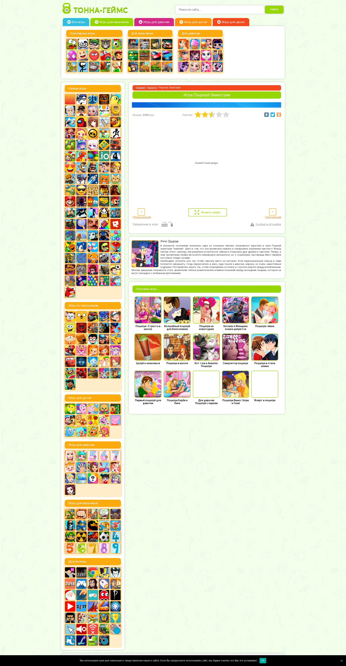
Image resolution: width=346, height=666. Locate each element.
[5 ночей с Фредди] (104, 99)
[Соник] (81, 246)
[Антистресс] (104, 122)
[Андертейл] (82, 44)
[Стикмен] (82, 66)
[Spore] (115, 606)
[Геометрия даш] (104, 144)
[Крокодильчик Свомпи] (70, 190)
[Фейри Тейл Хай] (115, 478)
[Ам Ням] (71, 44)
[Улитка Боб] (105, 66)
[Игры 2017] (81, 606)
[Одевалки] (217, 55)
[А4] (70, 110)
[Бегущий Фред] (70, 133)
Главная (140, 88)
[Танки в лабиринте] (155, 66)
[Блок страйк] (133, 44)
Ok (263, 660)
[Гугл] (92, 572)
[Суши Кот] (81, 258)
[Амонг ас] (81, 122)
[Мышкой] (104, 583)
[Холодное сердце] (194, 66)
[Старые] (104, 595)
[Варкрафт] (104, 617)
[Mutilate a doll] (70, 572)
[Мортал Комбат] (92, 525)
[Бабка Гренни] (81, 572)
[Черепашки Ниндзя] (92, 373)
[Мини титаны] (92, 339)
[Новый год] (70, 595)
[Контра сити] (70, 525)
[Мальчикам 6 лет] (81, 548)
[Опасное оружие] (104, 201)
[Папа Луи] (70, 212)
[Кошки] (115, 178)
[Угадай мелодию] (70, 269)
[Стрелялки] (144, 66)
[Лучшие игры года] (115, 617)
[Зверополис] (92, 327)
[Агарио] (104, 110)
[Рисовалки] (104, 420)
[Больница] (81, 455)
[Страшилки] (104, 246)
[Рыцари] (133, 66)
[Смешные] (70, 246)
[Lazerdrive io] (81, 640)
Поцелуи (152, 88)
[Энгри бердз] (70, 292)
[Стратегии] (92, 536)
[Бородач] (70, 384)
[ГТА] (144, 44)
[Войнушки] (70, 514)
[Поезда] (70, 224)
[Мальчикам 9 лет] (115, 548)
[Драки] (81, 514)
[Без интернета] (92, 629)
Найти (274, 9)
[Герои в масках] (104, 316)
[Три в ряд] (115, 258)
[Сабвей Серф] (117, 55)
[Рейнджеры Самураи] (70, 350)
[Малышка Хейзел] (70, 467)
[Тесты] (92, 478)
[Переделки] (104, 467)
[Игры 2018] (70, 583)
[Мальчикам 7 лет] (92, 548)
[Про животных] (81, 420)
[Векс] (115, 133)
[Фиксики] (92, 361)
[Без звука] (81, 629)
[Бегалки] (115, 122)
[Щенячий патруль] (115, 373)
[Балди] (117, 66)
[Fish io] (70, 640)
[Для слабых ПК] (104, 572)
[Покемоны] (115, 339)
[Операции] (81, 467)
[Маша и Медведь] (70, 420)
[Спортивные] (92, 246)
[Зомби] (104, 514)
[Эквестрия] (206, 66)
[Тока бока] (81, 431)
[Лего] (104, 190)
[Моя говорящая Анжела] (206, 55)
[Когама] (82, 55)
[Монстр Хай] (194, 55)
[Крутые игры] (81, 190)
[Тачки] (70, 361)
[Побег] (115, 212)
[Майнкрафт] (144, 55)
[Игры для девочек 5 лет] (92, 455)
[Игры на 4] (115, 156)
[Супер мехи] (70, 258)
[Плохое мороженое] (104, 212)
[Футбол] (104, 536)
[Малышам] (104, 408)
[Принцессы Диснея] (70, 478)
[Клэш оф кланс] (115, 167)
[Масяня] (70, 339)
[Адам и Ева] (115, 110)
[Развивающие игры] (92, 420)
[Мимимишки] (81, 339)
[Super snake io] (92, 640)
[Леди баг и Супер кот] (115, 327)
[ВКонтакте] (266, 114)
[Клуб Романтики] (104, 167)
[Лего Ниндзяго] (133, 55)
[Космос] (92, 178)
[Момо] (92, 583)
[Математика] (115, 408)
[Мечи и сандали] (81, 201)
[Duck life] (115, 99)
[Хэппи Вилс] (70, 280)
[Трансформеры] (81, 361)
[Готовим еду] (194, 44)
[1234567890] (70, 99)
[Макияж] (183, 55)
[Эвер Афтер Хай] (70, 489)
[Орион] (115, 201)
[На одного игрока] (115, 583)
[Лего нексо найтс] (81, 525)
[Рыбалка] (104, 525)
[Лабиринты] (92, 190)
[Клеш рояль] (92, 167)
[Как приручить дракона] (104, 327)
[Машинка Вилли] (105, 55)
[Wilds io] (81, 617)
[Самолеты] (115, 525)
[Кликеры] (71, 55)
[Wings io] (92, 617)
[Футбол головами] (115, 269)
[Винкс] (183, 44)
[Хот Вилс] (167, 66)
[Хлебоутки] (70, 373)
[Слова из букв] (115, 235)
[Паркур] (81, 212)
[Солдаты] (70, 536)
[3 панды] (81, 99)
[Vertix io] (70, 617)
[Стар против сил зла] (115, 350)
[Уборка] (104, 478)
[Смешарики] (70, 431)
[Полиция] (167, 55)
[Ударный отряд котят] (81, 269)
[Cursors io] (70, 629)
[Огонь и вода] (92, 201)
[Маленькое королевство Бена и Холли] (92, 408)
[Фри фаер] (104, 269)
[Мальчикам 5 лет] (70, 548)
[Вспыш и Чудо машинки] (92, 316)
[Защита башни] (92, 514)
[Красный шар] (94, 55)
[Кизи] (117, 44)
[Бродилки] (104, 133)
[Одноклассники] (279, 114)
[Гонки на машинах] (167, 44)
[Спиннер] (71, 66)
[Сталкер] (81, 536)
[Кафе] (206, 44)
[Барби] (70, 455)
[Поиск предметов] (81, 224)
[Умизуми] (104, 431)
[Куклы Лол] (217, 44)
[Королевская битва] (81, 178)
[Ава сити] (81, 110)
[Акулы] (70, 122)
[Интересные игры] (70, 167)
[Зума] (92, 156)
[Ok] (341, 660)
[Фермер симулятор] (104, 629)
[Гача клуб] (81, 144)
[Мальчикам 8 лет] (104, 548)
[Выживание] (70, 144)
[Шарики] (92, 280)
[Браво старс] (92, 133)
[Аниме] (92, 122)
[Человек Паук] (81, 373)
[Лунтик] (81, 408)
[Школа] (104, 280)
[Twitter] (272, 114)
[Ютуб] (70, 606)
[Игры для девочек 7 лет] (115, 455)
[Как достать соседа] (81, 167)
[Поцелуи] (115, 467)
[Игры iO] (104, 156)
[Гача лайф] (92, 144)
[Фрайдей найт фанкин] (92, 269)
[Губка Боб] (70, 327)
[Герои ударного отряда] (155, 44)
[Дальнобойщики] (115, 144)
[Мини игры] (81, 583)
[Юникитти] (217, 66)
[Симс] (81, 478)
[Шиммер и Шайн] (104, 373)
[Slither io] (104, 606)
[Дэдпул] (81, 327)
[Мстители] (104, 339)
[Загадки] (70, 408)
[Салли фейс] (92, 235)
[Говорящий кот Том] (105, 44)
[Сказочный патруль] (92, 350)
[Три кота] (92, 431)
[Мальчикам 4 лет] (115, 536)
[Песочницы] (81, 595)
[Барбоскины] (70, 316)
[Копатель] (70, 178)
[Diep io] (115, 629)
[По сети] (92, 595)
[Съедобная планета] (104, 258)
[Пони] (183, 66)
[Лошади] (115, 190)
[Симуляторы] (104, 235)
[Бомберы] (81, 133)
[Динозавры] (81, 156)
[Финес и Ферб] (104, 361)
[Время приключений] (81, 316)
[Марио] (70, 201)
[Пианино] (92, 212)
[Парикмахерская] (92, 467)
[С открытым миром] (81, 235)
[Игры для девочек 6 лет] (104, 455)
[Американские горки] (92, 606)
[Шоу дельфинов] (115, 280)
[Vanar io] (104, 640)
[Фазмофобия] (115, 595)
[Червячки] (81, 280)
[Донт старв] (115, 572)
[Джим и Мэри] (70, 156)
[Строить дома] (115, 246)
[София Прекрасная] (104, 350)
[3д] (92, 99)
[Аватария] (92, 110)
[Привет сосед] (92, 224)
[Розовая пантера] (81, 350)
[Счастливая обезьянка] (92, 258)
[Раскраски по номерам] (104, 224)
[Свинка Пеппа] (115, 420)
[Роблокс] (115, 224)
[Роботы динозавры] (70, 235)
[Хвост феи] (115, 361)
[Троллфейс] (94, 66)
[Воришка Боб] (94, 44)
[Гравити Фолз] (115, 316)
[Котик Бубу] (104, 178)
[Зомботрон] (115, 514)
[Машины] (155, 55)
